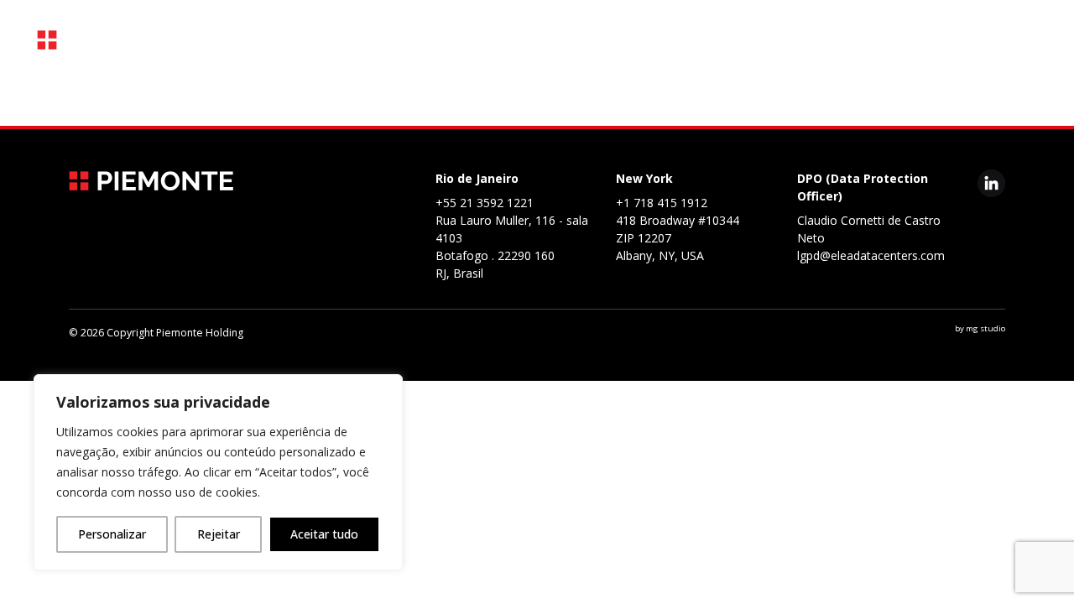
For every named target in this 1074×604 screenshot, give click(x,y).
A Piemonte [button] (92, 93)
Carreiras (641, 93)
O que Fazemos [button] (215, 93)
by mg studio (980, 328)
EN (856, 93)
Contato (734, 93)
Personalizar (112, 534)
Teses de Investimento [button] (372, 93)
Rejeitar (218, 534)
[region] (218, 472)
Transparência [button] (527, 93)
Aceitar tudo (324, 534)
